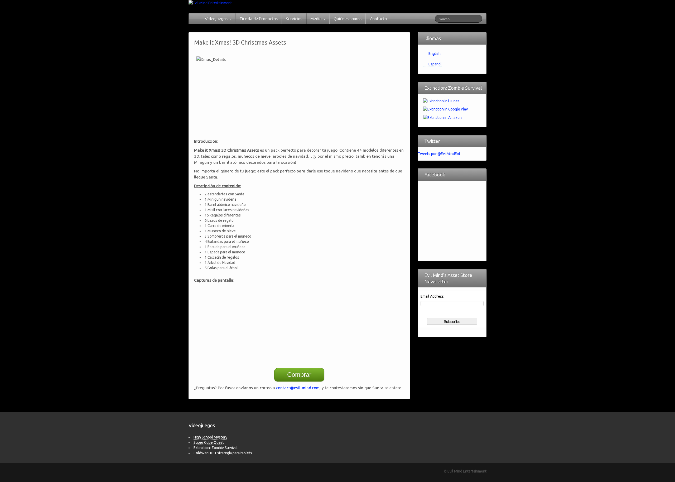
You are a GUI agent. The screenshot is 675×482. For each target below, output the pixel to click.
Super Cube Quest (209, 442)
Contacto (378, 18)
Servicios (294, 18)
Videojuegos (217, 18)
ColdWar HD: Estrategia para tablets (223, 453)
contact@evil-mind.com (298, 387)
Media (316, 18)
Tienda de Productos (258, 18)
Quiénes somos (347, 18)
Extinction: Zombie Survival (216, 448)
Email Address (432, 296)
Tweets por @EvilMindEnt (439, 154)
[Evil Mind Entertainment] (210, 3)
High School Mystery (210, 437)
